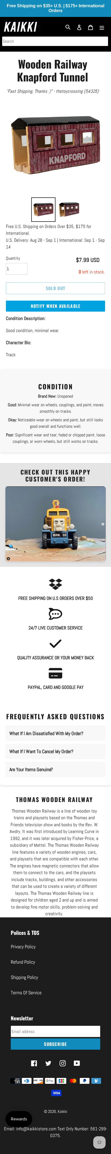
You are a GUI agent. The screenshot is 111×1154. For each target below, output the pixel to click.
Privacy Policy (23, 946)
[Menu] (101, 26)
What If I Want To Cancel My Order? (41, 751)
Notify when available (56, 306)
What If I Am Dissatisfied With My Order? (46, 733)
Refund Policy (23, 962)
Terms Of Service (26, 992)
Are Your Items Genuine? (31, 769)
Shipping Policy (24, 977)
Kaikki (62, 1111)
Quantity (13, 258)
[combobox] (55, 41)
